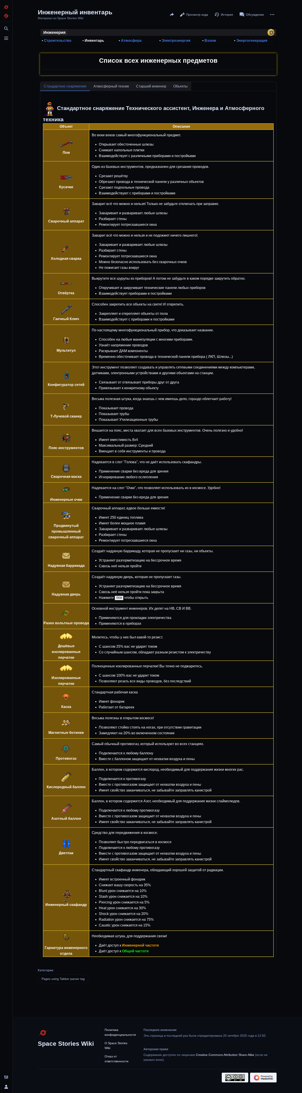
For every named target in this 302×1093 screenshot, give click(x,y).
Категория (45, 970)
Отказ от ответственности (116, 1059)
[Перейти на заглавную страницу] (6, 7)
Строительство (57, 40)
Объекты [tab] (180, 86)
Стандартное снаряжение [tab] (65, 86)
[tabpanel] (158, 524)
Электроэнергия (176, 40)
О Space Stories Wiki (116, 1045)
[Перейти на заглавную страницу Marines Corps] (6, 15)
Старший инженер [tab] (151, 86)
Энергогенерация (251, 40)
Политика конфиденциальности (120, 1032)
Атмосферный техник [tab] (111, 86)
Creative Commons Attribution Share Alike (225, 1055)
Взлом (210, 40)
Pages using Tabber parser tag (63, 979)
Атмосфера (131, 40)
